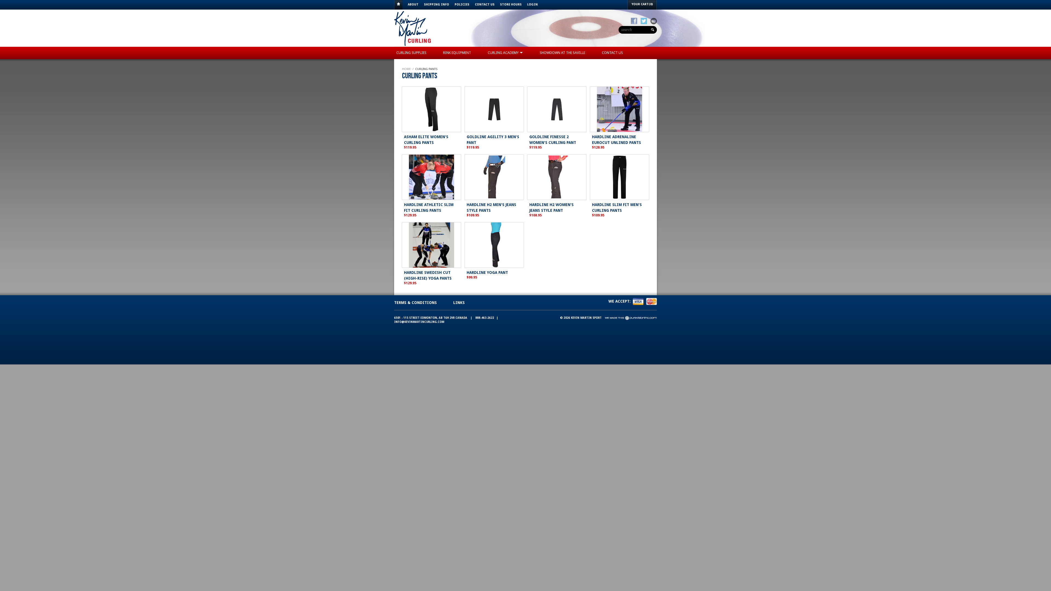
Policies (462, 4)
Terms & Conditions (415, 302)
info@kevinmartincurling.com (419, 321)
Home (398, 5)
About (413, 4)
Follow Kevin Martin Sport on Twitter (643, 21)
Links (459, 302)
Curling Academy (503, 53)
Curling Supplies (411, 53)
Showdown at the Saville (562, 53)
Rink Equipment (457, 53)
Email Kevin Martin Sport (653, 21)
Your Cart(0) (642, 4)
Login (532, 4)
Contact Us (485, 4)
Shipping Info (436, 4)
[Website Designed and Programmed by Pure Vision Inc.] (631, 317)
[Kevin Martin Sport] (412, 46)
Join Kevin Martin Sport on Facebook (634, 21)
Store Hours (511, 4)
